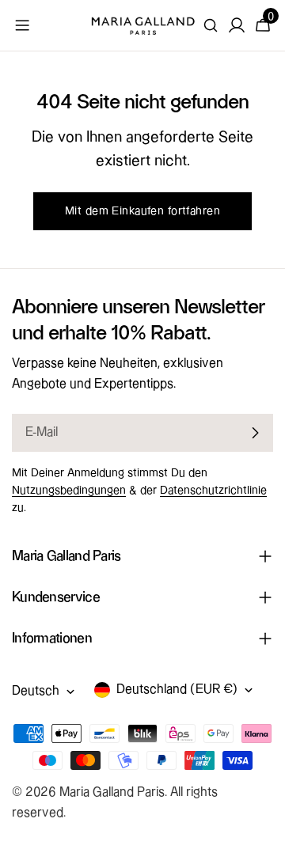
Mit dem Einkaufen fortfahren (142, 211)
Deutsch (35, 691)
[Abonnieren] (255, 432)
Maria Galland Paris (112, 792)
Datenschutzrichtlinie (213, 490)
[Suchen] (210, 25)
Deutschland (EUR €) (177, 689)
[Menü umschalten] (22, 25)
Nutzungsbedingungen (69, 490)
